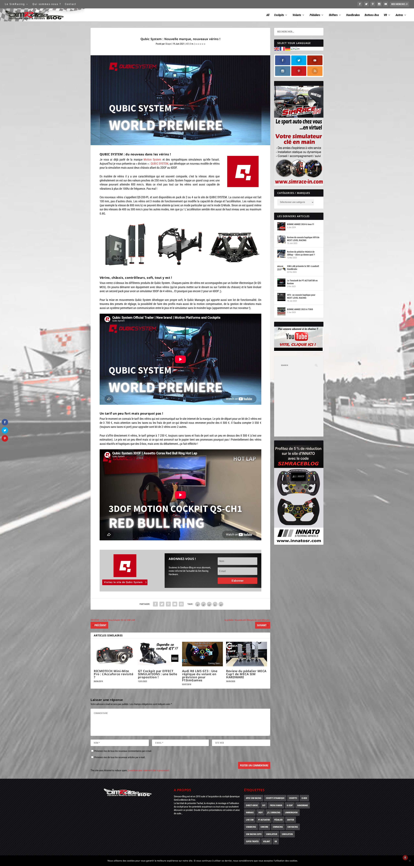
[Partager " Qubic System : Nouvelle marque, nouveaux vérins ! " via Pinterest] (168, 604)
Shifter (290, 819)
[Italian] (293, 48)
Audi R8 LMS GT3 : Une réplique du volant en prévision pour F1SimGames (200, 675)
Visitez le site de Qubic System (123, 582)
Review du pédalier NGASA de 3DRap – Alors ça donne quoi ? (301, 253)
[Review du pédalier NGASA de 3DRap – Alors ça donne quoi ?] (281, 254)
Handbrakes (353, 15)
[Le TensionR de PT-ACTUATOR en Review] (281, 283)
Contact (70, 4)
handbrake (302, 805)
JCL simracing (273, 812)
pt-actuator (264, 819)
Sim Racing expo (253, 834)
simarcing (251, 826)
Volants (297, 15)
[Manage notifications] (405, 857)
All (267, 15)
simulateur (271, 834)
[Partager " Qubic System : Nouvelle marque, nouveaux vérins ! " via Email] (175, 604)
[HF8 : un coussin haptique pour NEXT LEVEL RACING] (281, 297)
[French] (282, 48)
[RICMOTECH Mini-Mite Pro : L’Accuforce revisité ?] (114, 654)
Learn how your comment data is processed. (149, 770)
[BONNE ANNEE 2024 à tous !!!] (281, 226)
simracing (278, 826)
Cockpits (279, 15)
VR (385, 15)
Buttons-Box (372, 15)
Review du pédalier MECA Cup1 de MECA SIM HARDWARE (246, 674)
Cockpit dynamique (275, 798)
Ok (303, 860)
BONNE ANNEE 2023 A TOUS (300, 309)
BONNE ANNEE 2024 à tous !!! (300, 224)
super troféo (252, 841)
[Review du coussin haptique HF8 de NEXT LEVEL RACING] (281, 239)
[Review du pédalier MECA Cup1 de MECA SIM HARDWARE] (246, 654)
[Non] (410, 860)
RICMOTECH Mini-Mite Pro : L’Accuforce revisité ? (113, 674)
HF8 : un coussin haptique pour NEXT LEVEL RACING (301, 296)
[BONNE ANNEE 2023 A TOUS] (281, 311)
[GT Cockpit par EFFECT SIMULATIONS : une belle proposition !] (158, 654)
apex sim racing (253, 798)
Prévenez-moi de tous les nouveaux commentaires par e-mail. (123, 751)
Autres (399, 15)
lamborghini (291, 812)
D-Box (304, 798)
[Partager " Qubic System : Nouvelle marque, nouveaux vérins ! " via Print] (181, 604)
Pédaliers (315, 15)
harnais (250, 812)
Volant (266, 841)
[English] (277, 48)
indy (260, 812)
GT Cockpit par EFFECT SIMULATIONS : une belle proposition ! (157, 674)
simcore (264, 826)
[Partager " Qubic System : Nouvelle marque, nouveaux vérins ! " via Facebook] (155, 604)
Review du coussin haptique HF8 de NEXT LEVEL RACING (303, 239)
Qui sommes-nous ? (47, 4)
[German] (288, 48)
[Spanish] (297, 48)
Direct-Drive (252, 805)
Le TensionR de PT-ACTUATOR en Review (302, 282)
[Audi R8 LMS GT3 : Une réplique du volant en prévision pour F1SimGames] (202, 654)
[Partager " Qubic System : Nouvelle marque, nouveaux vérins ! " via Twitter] (162, 604)
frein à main (276, 805)
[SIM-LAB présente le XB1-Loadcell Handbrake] (281, 268)
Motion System (152, 159)
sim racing (292, 826)
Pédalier (278, 819)
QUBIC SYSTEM (159, 163)
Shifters (333, 15)
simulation (287, 834)
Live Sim (250, 819)
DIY (263, 805)
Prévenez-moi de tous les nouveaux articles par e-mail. (119, 757)
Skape (168, 43)
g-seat (290, 805)
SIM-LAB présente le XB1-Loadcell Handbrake (303, 267)
